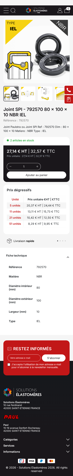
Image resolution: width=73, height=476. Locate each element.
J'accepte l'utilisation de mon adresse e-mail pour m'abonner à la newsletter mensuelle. (36, 366)
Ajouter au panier (37, 175)
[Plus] (37, 166)
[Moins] (10, 166)
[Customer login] (59, 10)
